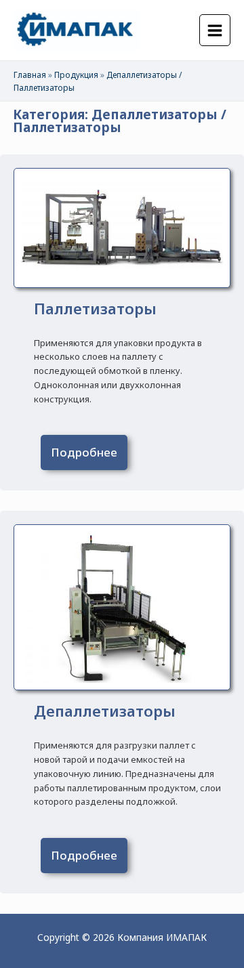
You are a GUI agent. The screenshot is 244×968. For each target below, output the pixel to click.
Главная (30, 74)
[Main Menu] (215, 30)
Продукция (76, 74)
